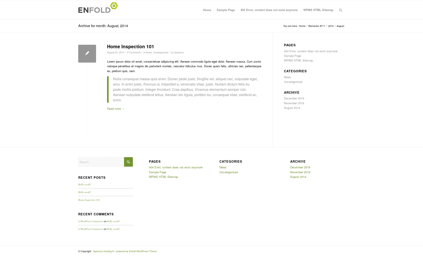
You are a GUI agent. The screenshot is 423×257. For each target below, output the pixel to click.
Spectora (179, 52)
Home (207, 10)
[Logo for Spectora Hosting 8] (99, 10)
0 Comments (134, 52)
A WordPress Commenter (90, 221)
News (149, 52)
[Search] (340, 10)
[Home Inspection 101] (87, 54)
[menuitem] (340, 10)
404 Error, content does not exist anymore (269, 10)
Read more (114, 108)
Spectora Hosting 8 (103, 251)
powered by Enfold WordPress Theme (136, 251)
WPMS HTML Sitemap (318, 10)
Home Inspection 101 (130, 46)
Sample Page (226, 10)
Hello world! (84, 184)
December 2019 (294, 98)
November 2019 (294, 103)
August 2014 (292, 108)
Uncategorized (160, 52)
